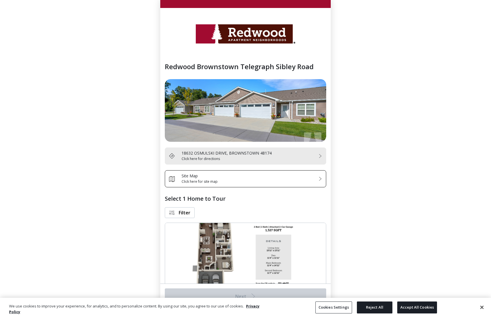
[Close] (482, 307)
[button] (180, 212)
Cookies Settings (334, 307)
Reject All (374, 307)
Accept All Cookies (417, 307)
